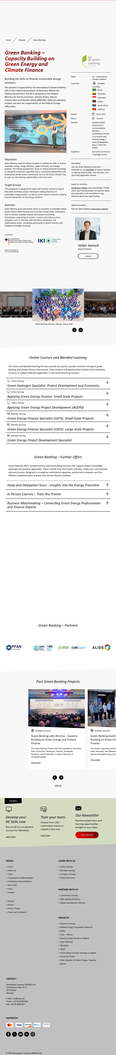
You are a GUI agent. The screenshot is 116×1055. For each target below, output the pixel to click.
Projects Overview (68, 924)
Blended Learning (67, 870)
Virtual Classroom (67, 878)
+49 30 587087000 (20, 1001)
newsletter (90, 170)
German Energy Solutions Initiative (74, 938)
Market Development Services (72, 903)
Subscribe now (87, 834)
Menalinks (64, 945)
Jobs (10, 889)
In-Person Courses (68, 874)
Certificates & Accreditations (20, 881)
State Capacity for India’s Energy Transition (78, 960)
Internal (11, 901)
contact (88, 256)
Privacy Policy (14, 908)
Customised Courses (69, 895)
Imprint (11, 905)
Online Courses (66, 867)
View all (58, 785)
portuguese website (99, 209)
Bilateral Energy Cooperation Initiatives (76, 927)
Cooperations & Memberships (20, 878)
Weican (63, 964)
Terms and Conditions (17, 912)
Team (10, 874)
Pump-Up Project (67, 956)
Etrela (62, 931)
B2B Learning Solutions (70, 899)
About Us (12, 870)
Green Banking (66, 942)
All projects (36, 762)
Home (8, 39)
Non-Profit (12, 885)
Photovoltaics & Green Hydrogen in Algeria (78, 953)
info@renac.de (18, 998)
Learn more (10, 836)
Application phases (79, 188)
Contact (11, 892)
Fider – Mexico (66, 934)
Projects (22, 39)
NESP (62, 949)
